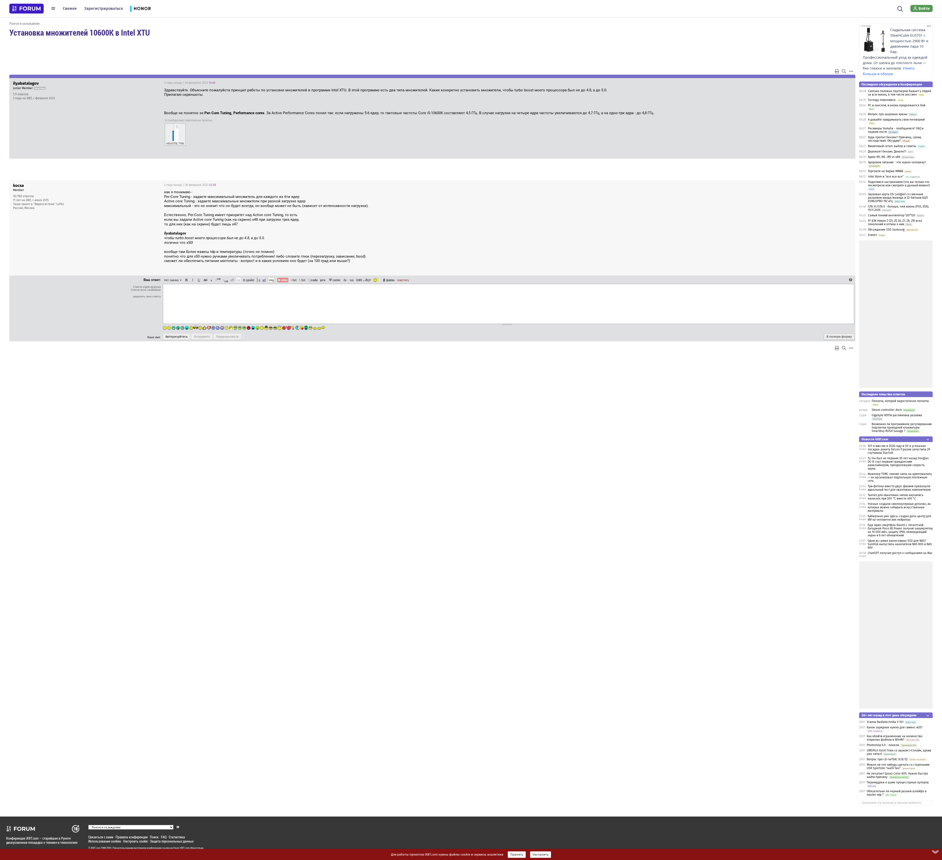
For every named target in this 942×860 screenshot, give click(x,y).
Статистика (177, 837)
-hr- (345, 280)
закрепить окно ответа (147, 296)
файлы (390, 280)
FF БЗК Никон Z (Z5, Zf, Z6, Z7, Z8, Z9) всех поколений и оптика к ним (895, 222)
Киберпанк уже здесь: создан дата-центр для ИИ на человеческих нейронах (899, 517)
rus (352, 280)
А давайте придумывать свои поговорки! (896, 119)
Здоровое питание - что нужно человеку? (897, 162)
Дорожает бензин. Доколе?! (887, 151)
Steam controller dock (887, 410)
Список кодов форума (147, 286)
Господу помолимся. (882, 100)
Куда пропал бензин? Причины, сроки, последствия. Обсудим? (895, 139)
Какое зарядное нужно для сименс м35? (895, 727)
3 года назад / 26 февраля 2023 (189, 82)
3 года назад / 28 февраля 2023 (190, 185)
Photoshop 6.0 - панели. (883, 745)
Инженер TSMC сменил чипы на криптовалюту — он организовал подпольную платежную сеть (900, 477)
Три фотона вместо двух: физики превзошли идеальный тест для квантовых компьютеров (899, 488)
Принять (516, 855)
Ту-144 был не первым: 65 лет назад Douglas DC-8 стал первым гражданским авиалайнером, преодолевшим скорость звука (898, 463)
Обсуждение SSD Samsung (886, 229)
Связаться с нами (100, 837)
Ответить (845, 82)
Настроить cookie (135, 841)
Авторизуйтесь (176, 337)
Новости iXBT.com (875, 439)
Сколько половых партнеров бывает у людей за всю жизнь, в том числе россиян (899, 92)
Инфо (833, 82)
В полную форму (839, 337)
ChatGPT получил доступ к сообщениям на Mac (900, 553)
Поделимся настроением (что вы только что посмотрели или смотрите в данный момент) (899, 183)
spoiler (249, 280)
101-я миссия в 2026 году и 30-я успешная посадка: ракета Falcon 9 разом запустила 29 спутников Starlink (899, 449)
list (302, 280)
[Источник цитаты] (267, 238)
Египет (872, 235)
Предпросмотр (227, 337)
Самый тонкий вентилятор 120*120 (891, 215)
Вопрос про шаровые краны (887, 114)
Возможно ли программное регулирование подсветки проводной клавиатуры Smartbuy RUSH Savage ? (902, 427)
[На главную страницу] (26, 9)
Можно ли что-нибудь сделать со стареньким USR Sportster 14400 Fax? (898, 766)
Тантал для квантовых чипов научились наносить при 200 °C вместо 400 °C (895, 496)
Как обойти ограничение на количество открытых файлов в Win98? (894, 738)
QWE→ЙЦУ (363, 280)
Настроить (541, 855)
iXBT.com (95, 848)
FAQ (164, 837)
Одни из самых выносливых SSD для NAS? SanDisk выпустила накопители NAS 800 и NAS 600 (900, 544)
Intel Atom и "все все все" (886, 176)
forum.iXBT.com (181, 848)
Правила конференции (132, 837)
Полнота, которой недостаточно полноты (900, 401)
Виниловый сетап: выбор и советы (892, 146)
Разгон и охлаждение (24, 23)
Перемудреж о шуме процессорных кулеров (898, 782)
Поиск (154, 837)
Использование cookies (104, 841)
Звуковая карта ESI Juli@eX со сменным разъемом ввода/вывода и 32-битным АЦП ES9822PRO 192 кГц (898, 198)
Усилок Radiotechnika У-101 (885, 722)
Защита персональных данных (172, 841)
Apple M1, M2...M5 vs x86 (884, 157)
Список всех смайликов (146, 289)
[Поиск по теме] (843, 71)
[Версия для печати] (837, 71)
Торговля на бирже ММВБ (885, 171)
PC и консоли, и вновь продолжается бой (896, 105)
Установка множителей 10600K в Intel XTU (79, 32)
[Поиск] (900, 8)
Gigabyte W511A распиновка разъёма (897, 415)
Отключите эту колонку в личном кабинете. (892, 803)
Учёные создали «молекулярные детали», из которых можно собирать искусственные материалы (899, 507)
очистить (403, 280)
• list (294, 280)
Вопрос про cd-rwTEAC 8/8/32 (887, 759)
